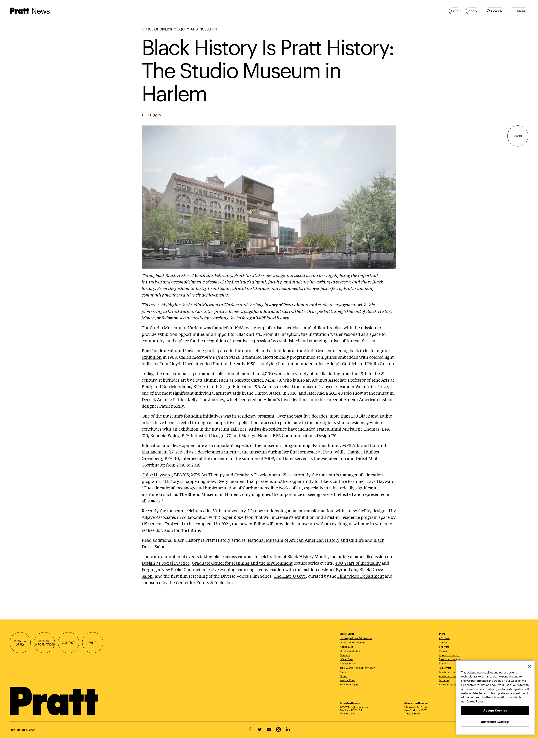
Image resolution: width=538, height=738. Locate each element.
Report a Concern (449, 655)
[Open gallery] (269, 196)
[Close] (529, 666)
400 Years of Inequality (358, 563)
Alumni (344, 671)
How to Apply (20, 642)
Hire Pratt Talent (349, 684)
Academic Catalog (450, 671)
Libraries (444, 680)
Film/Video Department (360, 576)
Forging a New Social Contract (171, 569)
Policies (443, 650)
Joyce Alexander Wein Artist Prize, (355, 386)
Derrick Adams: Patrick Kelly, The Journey (183, 399)
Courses (345, 655)
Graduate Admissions (352, 642)
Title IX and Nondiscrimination (357, 667)
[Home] (54, 701)
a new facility (358, 510)
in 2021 (223, 523)
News (40, 10)
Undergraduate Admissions (356, 638)
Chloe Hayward (157, 474)
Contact (68, 642)
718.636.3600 (347, 713)
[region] (495, 697)
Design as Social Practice (166, 563)
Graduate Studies (350, 650)
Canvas (443, 642)
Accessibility (347, 663)
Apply (472, 11)
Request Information (44, 642)
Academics (346, 646)
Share (518, 136)
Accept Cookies (495, 710)
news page (243, 311)
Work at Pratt (347, 680)
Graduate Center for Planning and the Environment (242, 563)
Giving (343, 676)
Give (454, 11)
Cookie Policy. (475, 701)
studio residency (353, 422)
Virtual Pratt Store (449, 684)
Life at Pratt (346, 659)
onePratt (444, 646)
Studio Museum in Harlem (176, 327)
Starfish (443, 663)
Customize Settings (495, 721)
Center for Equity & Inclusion (204, 582)
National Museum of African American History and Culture (306, 540)
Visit (92, 642)
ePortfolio (444, 638)
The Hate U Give (290, 576)
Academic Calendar (450, 676)
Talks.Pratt (445, 667)
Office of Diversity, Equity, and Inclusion (179, 29)
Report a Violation (449, 659)
